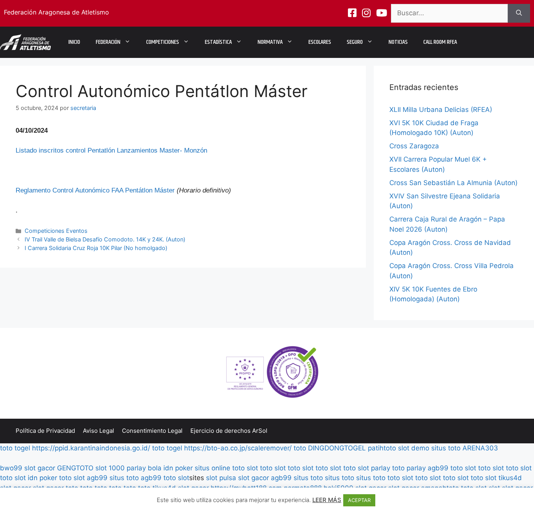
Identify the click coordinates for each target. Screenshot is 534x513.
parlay (380, 468)
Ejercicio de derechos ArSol (228, 430)
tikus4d (510, 478)
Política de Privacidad (45, 430)
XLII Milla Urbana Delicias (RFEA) (440, 109)
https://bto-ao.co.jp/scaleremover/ (238, 448)
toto (300, 448)
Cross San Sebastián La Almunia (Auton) (453, 183)
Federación (108, 42)
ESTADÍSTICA (218, 42)
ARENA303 (480, 448)
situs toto (446, 448)
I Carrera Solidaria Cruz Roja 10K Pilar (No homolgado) (96, 248)
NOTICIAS (398, 42)
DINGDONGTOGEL (337, 448)
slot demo (413, 448)
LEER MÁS (326, 500)
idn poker (178, 468)
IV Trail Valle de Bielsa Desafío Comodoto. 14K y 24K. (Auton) (105, 239)
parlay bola (144, 468)
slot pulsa (221, 478)
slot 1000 (110, 468)
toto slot (245, 468)
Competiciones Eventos (56, 230)
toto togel (15, 448)
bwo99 (11, 468)
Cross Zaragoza (414, 146)
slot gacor (39, 468)
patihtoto (382, 448)
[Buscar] (519, 13)
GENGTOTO (75, 468)
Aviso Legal (98, 430)
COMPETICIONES (162, 42)
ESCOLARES (319, 42)
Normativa (270, 42)
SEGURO (355, 42)
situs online (212, 468)
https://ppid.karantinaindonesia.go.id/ (91, 448)
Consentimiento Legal (152, 430)
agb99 (438, 468)
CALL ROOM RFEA (440, 42)
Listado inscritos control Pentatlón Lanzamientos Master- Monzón (111, 150)
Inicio (74, 42)
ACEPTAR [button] (359, 500)
